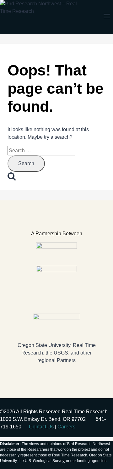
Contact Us (41, 426)
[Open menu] (106, 16)
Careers (66, 426)
